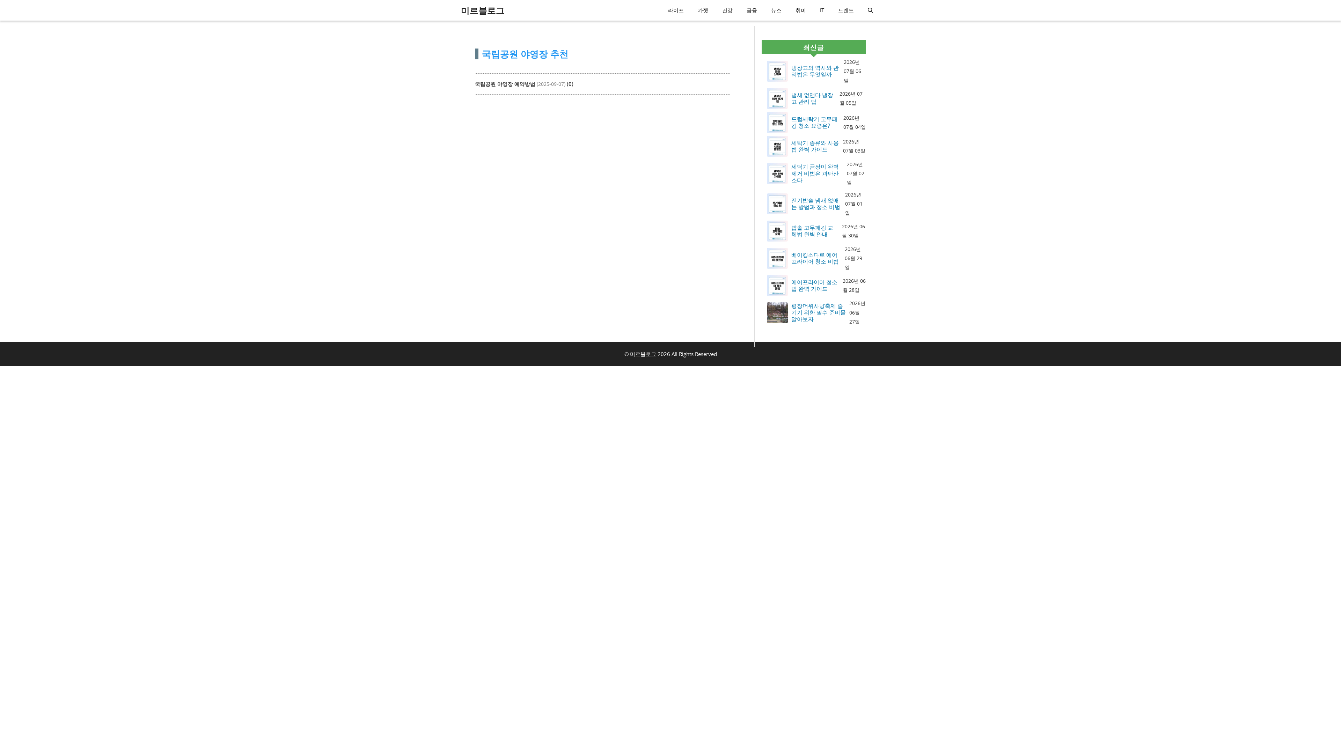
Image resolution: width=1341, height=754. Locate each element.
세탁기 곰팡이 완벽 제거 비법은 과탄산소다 (815, 173)
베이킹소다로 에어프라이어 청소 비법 (815, 258)
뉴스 (776, 10)
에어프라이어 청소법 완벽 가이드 (814, 285)
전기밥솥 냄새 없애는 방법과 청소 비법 (815, 203)
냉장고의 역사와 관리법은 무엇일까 (815, 71)
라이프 (676, 10)
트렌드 (846, 10)
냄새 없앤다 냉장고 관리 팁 (812, 98)
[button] (870, 10)
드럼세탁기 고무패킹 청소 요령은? (814, 122)
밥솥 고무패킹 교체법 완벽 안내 (812, 231)
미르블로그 (483, 10)
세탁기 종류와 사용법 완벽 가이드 (815, 146)
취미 (801, 10)
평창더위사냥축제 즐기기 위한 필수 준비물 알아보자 (818, 313)
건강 (727, 10)
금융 (752, 10)
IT (822, 10)
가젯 (703, 10)
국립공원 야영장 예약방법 (505, 83)
